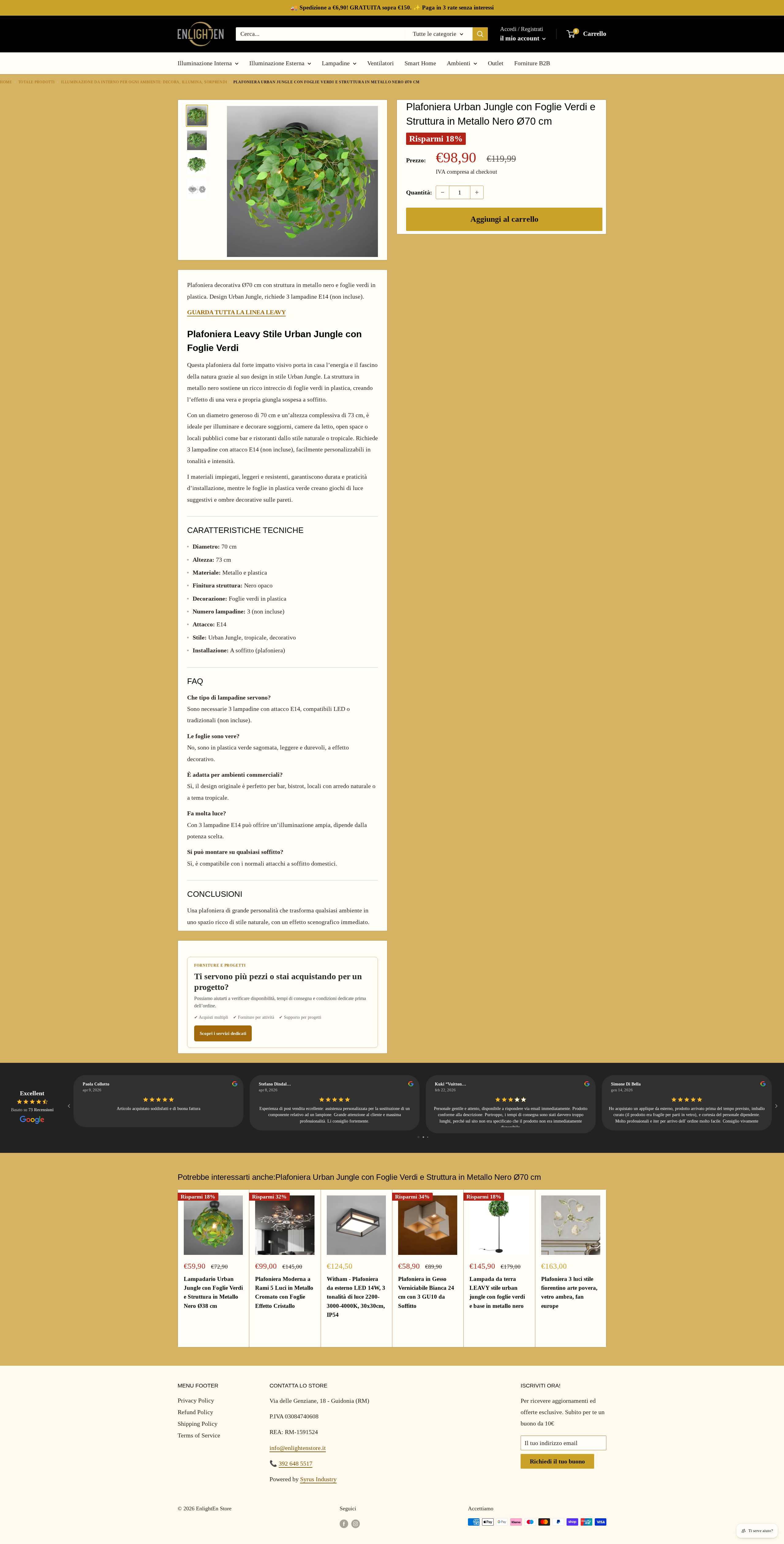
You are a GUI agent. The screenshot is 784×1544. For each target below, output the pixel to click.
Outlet (495, 63)
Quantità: (419, 192)
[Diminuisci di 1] (442, 192)
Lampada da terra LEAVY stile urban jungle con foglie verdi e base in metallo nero (497, 1292)
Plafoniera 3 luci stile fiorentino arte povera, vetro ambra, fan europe (569, 1292)
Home (6, 82)
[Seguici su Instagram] (355, 1523)
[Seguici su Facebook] (344, 1523)
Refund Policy (195, 1412)
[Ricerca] (480, 34)
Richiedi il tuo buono (557, 1461)
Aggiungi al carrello (504, 219)
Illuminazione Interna (205, 63)
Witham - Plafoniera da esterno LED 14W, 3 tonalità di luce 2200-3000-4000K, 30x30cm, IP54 (356, 1297)
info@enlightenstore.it (298, 1447)
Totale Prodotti (36, 82)
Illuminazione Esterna (276, 63)
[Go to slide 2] (423, 1137)
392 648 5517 (295, 1463)
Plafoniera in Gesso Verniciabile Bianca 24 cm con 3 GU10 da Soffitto (426, 1292)
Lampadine (336, 63)
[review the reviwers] (234, 1085)
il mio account (520, 38)
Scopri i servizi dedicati (223, 1033)
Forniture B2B (532, 63)
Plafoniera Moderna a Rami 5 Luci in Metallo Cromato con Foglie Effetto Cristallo (284, 1292)
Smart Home (420, 63)
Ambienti (458, 63)
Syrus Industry (318, 1479)
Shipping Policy (197, 1423)
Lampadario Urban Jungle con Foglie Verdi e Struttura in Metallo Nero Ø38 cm (213, 1292)
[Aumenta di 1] (476, 192)
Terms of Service (199, 1435)
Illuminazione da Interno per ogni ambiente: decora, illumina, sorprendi (144, 82)
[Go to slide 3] (427, 1137)
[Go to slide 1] (418, 1137)
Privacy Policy (196, 1400)
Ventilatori (380, 63)
